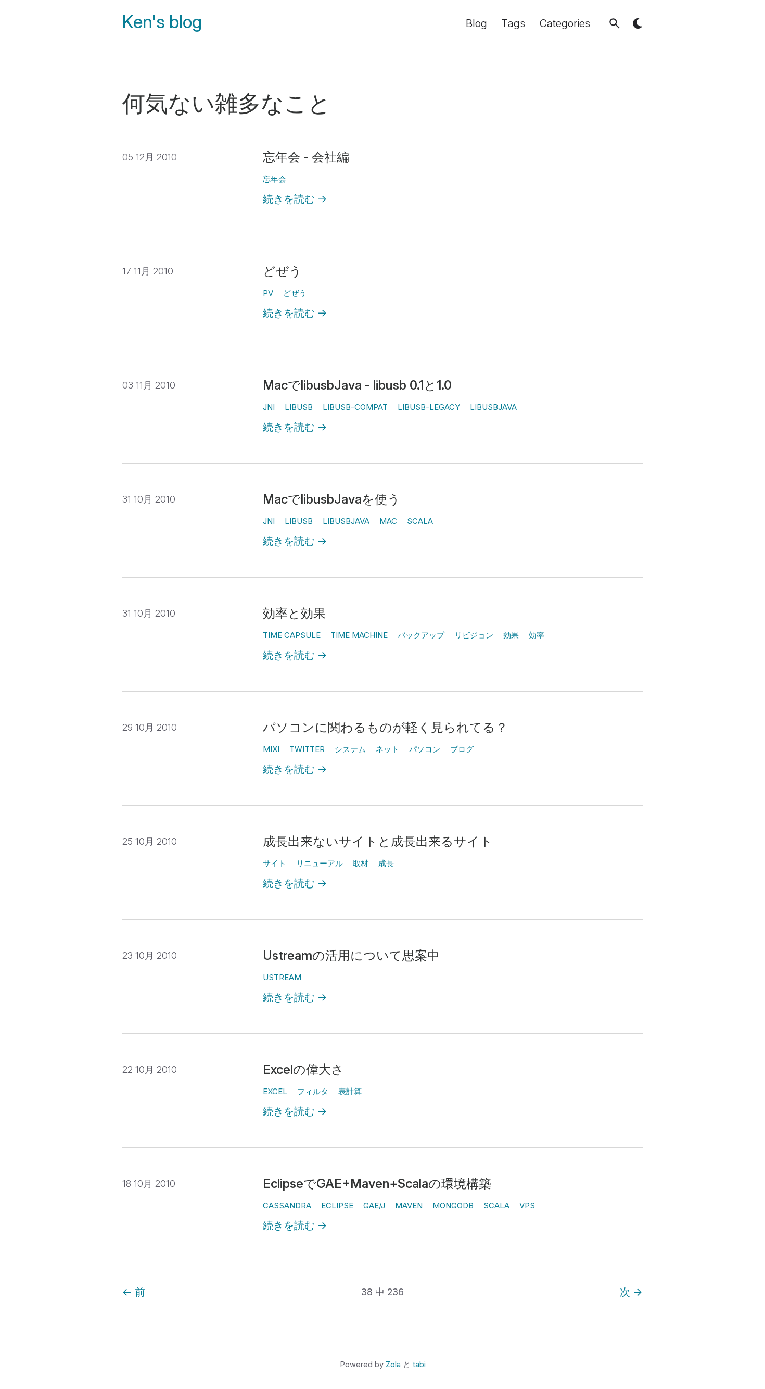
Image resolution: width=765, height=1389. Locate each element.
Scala (420, 521)
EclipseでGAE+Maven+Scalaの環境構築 (377, 1183)
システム (350, 749)
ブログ (462, 749)
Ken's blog (162, 22)
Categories (565, 23)
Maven (409, 1205)
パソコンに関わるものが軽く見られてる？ (385, 727)
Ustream (282, 977)
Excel (275, 1091)
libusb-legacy (429, 407)
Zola (393, 1364)
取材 (360, 863)
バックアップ (421, 635)
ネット (387, 749)
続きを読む (295, 199)
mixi (271, 749)
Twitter (307, 749)
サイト (274, 863)
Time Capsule (292, 635)
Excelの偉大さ (303, 1069)
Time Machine (359, 635)
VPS (527, 1205)
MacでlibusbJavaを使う (331, 499)
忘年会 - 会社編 (306, 157)
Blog (476, 23)
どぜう (282, 271)
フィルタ (312, 1091)
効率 (536, 635)
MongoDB (453, 1205)
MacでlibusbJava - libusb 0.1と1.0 (357, 385)
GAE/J (374, 1205)
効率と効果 (294, 613)
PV (268, 293)
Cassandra (287, 1205)
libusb (299, 407)
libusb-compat (355, 407)
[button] (614, 23)
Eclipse (337, 1205)
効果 (511, 635)
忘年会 (274, 179)
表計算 (350, 1091)
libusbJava (493, 407)
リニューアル (319, 863)
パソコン (424, 749)
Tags (513, 23)
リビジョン (473, 635)
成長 (386, 863)
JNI (269, 407)
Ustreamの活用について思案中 (351, 955)
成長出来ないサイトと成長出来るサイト (378, 841)
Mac (388, 521)
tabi (419, 1364)
